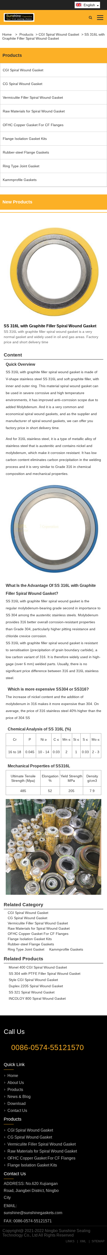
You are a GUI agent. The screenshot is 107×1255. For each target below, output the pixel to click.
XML (83, 1241)
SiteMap (98, 1241)
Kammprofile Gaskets (20, 180)
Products (26, 34)
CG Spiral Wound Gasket (22, 84)
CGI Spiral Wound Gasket (59, 34)
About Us (15, 1082)
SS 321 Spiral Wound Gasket (31, 992)
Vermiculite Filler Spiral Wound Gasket (33, 97)
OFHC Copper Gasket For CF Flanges (33, 125)
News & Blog (19, 1096)
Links (70, 1241)
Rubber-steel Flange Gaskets (26, 152)
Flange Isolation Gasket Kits (25, 139)
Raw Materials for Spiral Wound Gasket (34, 111)
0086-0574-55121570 (47, 1047)
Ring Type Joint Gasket (21, 166)
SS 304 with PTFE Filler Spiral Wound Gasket (44, 974)
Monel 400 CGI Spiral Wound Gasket (38, 967)
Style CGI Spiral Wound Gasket (33, 980)
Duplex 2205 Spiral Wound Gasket (36, 986)
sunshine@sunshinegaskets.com (33, 1213)
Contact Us (17, 1110)
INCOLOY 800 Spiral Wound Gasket (37, 998)
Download (16, 1103)
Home (12, 1076)
